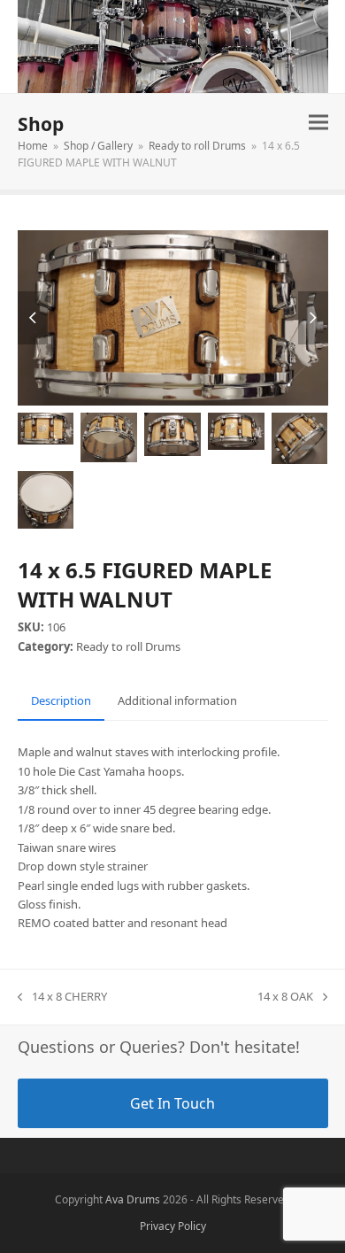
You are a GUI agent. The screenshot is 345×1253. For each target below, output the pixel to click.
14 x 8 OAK (285, 997)
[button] (318, 121)
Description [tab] (61, 700)
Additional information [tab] (177, 700)
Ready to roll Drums (128, 646)
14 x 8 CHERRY (62, 997)
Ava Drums (132, 1199)
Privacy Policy (173, 1226)
